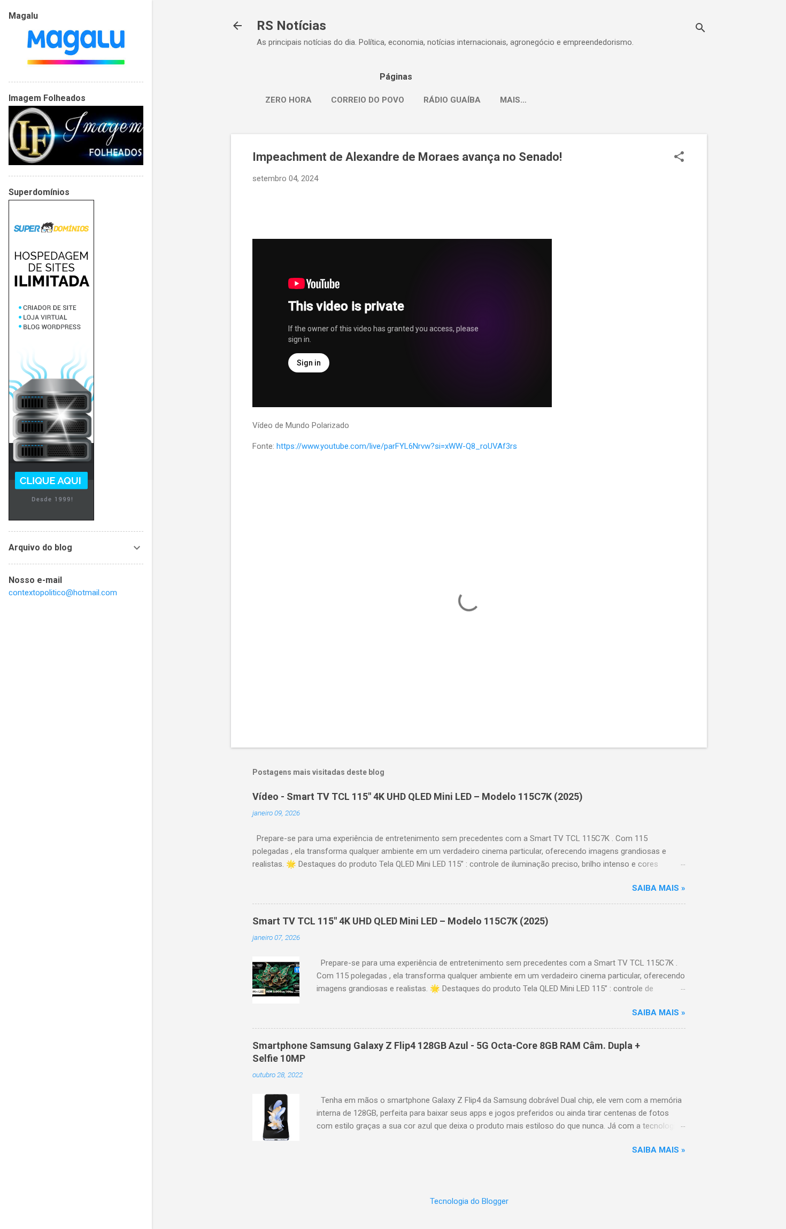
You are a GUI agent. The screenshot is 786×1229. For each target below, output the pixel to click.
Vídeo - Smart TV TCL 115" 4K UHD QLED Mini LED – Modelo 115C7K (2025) (417, 796)
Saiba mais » (658, 888)
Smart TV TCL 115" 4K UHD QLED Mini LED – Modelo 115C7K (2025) (400, 921)
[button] (679, 157)
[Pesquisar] (700, 29)
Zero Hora (288, 100)
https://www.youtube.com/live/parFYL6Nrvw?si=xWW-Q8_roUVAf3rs (396, 446)
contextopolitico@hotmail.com (63, 592)
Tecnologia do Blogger (469, 1201)
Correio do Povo (367, 100)
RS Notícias (291, 25)
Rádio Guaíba (452, 100)
